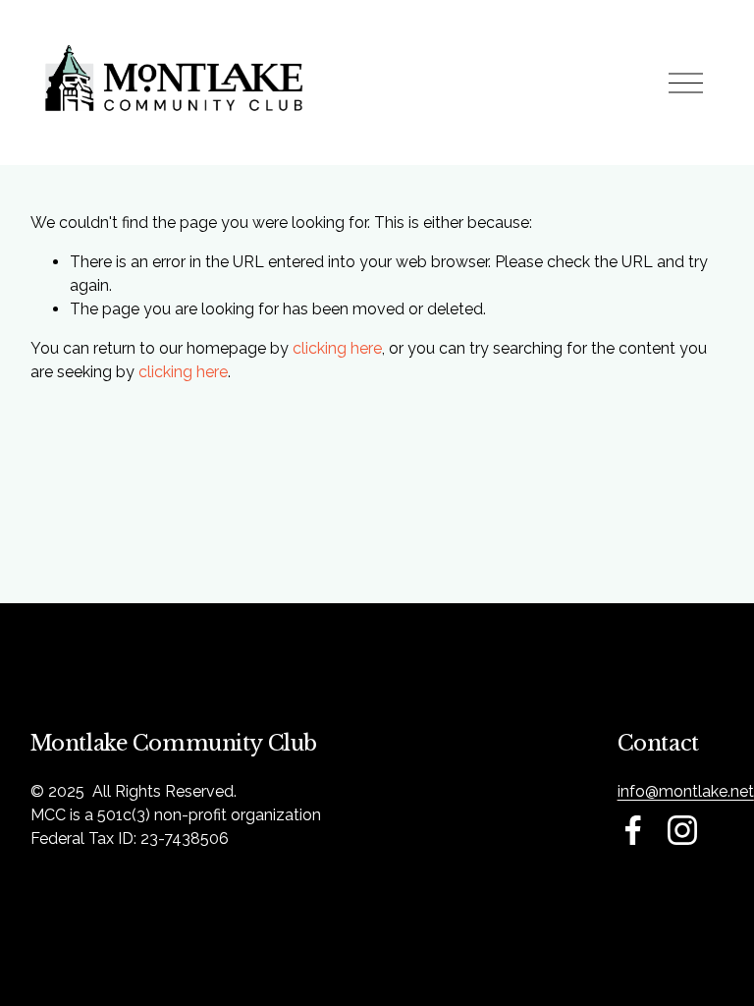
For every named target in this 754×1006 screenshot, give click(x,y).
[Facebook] (633, 830)
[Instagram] (682, 830)
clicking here (337, 348)
